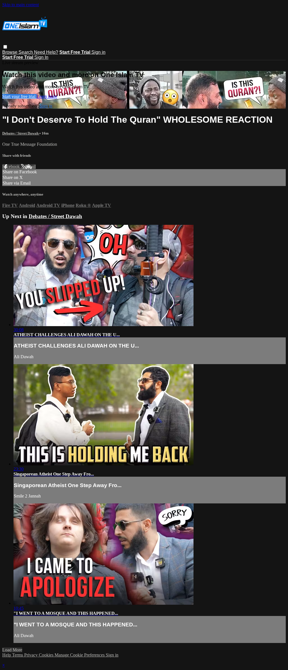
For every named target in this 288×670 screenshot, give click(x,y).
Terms (18, 655)
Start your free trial (19, 96)
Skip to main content (20, 4)
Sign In (41, 57)
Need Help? (46, 52)
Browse (10, 52)
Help (7, 655)
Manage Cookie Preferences (80, 655)
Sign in (98, 52)
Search (26, 52)
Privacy (31, 655)
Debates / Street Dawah (20, 133)
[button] (5, 47)
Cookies (47, 655)
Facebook (11, 166)
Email (30, 166)
